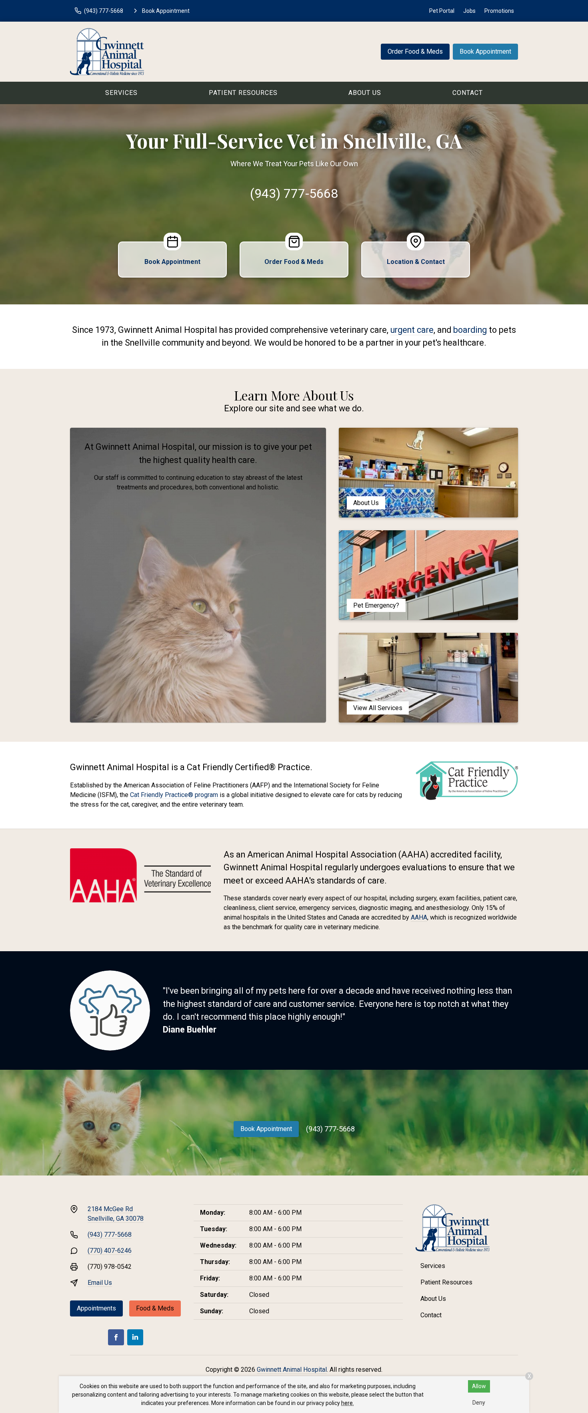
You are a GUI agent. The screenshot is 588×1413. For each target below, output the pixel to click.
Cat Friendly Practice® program (174, 795)
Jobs (469, 11)
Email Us (100, 1282)
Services (121, 93)
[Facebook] (116, 1337)
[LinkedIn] (135, 1337)
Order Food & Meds (415, 51)
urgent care (412, 330)
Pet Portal (441, 11)
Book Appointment (485, 51)
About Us (364, 93)
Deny (478, 1402)
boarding (470, 330)
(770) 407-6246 (110, 1250)
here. (347, 1403)
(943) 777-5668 (294, 193)
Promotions (499, 11)
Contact (467, 93)
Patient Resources (243, 93)
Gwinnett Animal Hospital (292, 1369)
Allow (479, 1386)
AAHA (419, 917)
